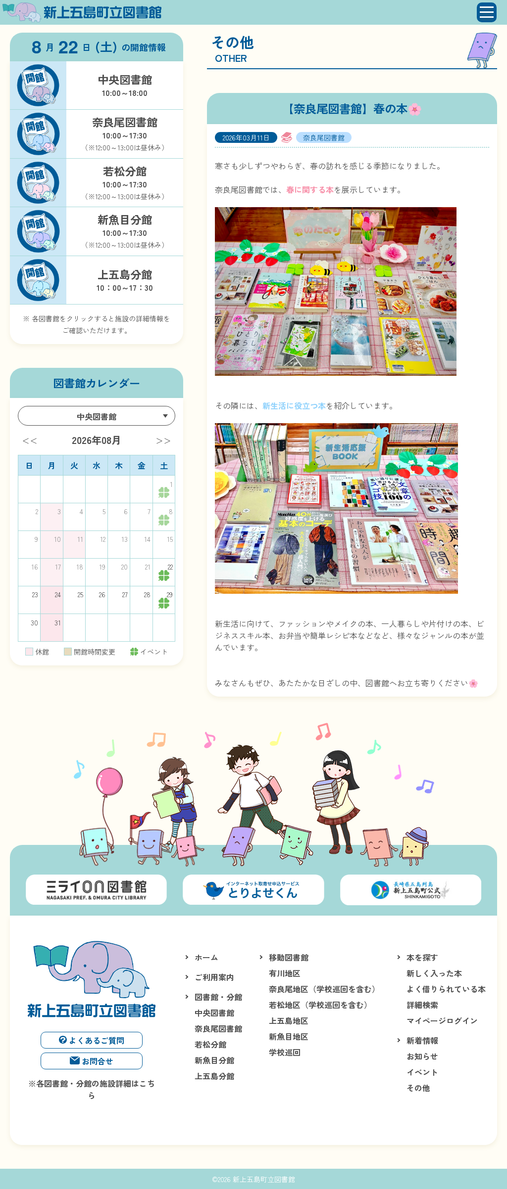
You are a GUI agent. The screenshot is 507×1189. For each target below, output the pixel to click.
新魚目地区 (288, 1036)
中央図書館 (214, 1012)
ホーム (206, 957)
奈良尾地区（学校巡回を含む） (324, 989)
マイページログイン (442, 1020)
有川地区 (285, 973)
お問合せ (97, 1061)
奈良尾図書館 (218, 1028)
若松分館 (210, 1044)
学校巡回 (285, 1052)
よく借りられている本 (446, 989)
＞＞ (163, 440)
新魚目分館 (214, 1060)
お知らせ (422, 1056)
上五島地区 (288, 1020)
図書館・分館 (218, 997)
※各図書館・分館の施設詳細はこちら (91, 1089)
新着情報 (422, 1040)
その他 (418, 1088)
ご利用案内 (214, 977)
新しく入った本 (434, 973)
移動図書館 (288, 957)
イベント (422, 1072)
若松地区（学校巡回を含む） (320, 1005)
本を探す (422, 957)
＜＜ (30, 440)
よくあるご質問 (96, 1040)
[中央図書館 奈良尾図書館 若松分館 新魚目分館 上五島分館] (96, 416)
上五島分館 (214, 1076)
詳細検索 (422, 1005)
